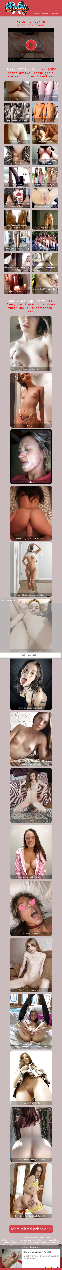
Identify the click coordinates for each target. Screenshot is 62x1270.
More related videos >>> (31, 1229)
